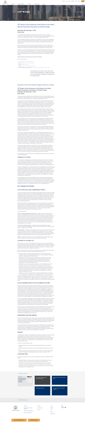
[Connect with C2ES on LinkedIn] (63, 407)
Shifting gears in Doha (40, 388)
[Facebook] (64, 407)
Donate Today (33, 420)
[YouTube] (65, 407)
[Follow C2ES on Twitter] (62, 407)
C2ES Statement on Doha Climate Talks (26, 61)
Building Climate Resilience (28, 412)
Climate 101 (38, 409)
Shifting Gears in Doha (25, 64)
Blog (51, 409)
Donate (83, 1)
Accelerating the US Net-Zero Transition (28, 408)
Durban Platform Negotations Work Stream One (40, 67)
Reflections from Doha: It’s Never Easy (28, 62)
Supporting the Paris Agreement (28, 410)
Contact (51, 411)
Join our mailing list (19, 420)
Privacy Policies (52, 413)
